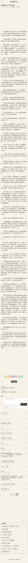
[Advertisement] (14, 19)
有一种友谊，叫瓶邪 (6, 534)
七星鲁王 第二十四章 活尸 (8, 388)
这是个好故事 (5, 529)
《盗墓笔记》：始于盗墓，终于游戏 (10, 526)
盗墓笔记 (17, 559)
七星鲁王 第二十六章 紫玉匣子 (9, 392)
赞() (14, 381)
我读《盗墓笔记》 (6, 537)
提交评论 (23, 404)
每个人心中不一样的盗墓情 (8, 540)
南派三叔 (13, 559)
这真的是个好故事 (6, 543)
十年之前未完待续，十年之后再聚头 (10, 546)
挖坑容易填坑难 (5, 551)
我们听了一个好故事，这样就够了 (10, 549)
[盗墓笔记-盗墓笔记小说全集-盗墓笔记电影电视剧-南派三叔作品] (14, 2)
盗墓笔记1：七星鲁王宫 (16, 6)
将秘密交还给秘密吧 (6, 532)
